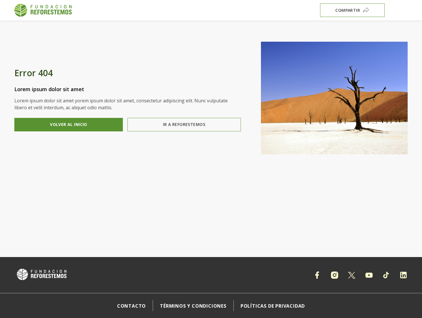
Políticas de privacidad (273, 306)
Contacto (131, 306)
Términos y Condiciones (193, 306)
